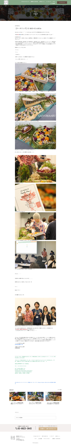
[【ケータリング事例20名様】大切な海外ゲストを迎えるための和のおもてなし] (53, 396)
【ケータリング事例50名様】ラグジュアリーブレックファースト (35, 403)
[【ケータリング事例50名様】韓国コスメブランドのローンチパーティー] (17, 396)
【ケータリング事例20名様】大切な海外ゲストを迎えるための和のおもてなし (53, 403)
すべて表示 (60, 389)
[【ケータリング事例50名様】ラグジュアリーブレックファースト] (35, 396)
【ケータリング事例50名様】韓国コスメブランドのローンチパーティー (17, 403)
